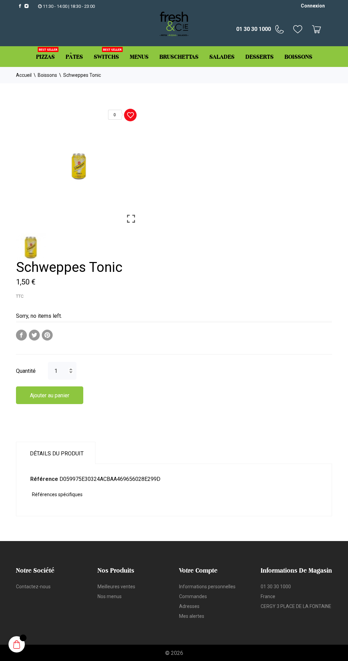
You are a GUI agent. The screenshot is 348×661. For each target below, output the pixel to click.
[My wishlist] (300, 29)
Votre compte (198, 570)
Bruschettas (178, 56)
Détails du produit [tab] (57, 453)
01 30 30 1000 (253, 29)
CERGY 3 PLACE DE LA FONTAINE (296, 606)
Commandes (193, 596)
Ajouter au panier (49, 395)
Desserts (259, 56)
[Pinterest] (47, 335)
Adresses (189, 606)
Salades (221, 56)
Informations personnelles (207, 586)
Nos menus (110, 596)
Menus (139, 56)
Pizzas (46, 53)
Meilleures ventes (116, 586)
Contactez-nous (33, 586)
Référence (44, 479)
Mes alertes (191, 616)
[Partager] (21, 335)
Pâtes (74, 56)
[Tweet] (34, 335)
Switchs (108, 53)
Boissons (298, 56)
